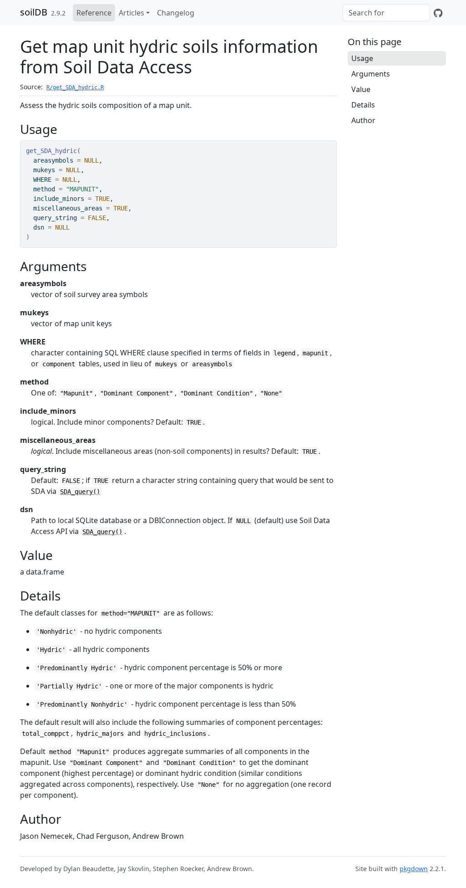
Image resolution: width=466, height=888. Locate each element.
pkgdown (414, 868)
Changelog (175, 13)
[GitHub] (438, 12)
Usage (362, 58)
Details (363, 105)
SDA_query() (80, 491)
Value (360, 89)
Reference (93, 13)
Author (363, 120)
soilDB (33, 12)
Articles (131, 13)
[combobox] (386, 12)
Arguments (370, 74)
